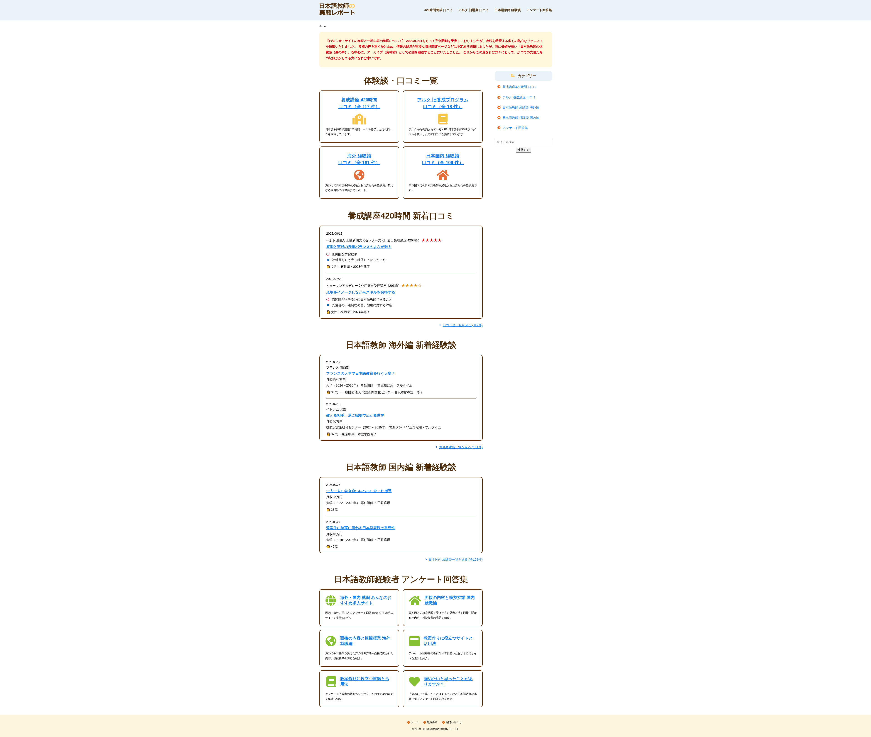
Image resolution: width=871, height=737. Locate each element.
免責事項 (432, 722)
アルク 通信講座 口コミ (519, 97)
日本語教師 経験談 (507, 10)
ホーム (415, 722)
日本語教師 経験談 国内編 (520, 117)
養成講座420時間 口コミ (519, 87)
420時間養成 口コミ (438, 10)
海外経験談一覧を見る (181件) (461, 447)
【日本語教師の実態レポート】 (440, 729)
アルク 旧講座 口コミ (473, 10)
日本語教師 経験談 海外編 (520, 107)
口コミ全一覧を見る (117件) (463, 325)
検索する (523, 149)
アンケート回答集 (539, 10)
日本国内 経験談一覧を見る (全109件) (456, 559)
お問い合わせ (453, 722)
